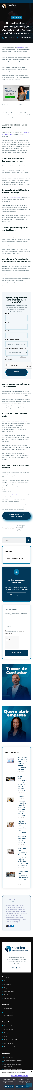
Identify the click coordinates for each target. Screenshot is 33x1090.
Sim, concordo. (9, 1086)
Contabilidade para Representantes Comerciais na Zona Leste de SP (24, 876)
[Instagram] (7, 926)
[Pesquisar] (28, 540)
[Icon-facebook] (16, 967)
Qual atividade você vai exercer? (15, 348)
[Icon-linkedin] (19, 967)
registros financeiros (16, 197)
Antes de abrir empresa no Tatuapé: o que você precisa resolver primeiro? (22, 783)
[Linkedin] (12, 926)
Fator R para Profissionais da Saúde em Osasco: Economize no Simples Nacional (23, 763)
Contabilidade (16, 17)
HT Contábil (22, 421)
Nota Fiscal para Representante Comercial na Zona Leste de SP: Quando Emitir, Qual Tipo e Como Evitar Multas (23, 857)
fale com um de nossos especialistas (16, 516)
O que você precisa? (12, 340)
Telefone (8, 331)
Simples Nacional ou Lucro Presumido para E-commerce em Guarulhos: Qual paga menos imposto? (22, 832)
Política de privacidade (22, 1086)
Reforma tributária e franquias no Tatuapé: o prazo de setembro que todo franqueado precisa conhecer (23, 806)
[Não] (29, 1085)
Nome (7, 313)
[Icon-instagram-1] (13, 967)
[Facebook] (9, 926)
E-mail (7, 322)
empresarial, (20, 47)
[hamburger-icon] (29, 6)
